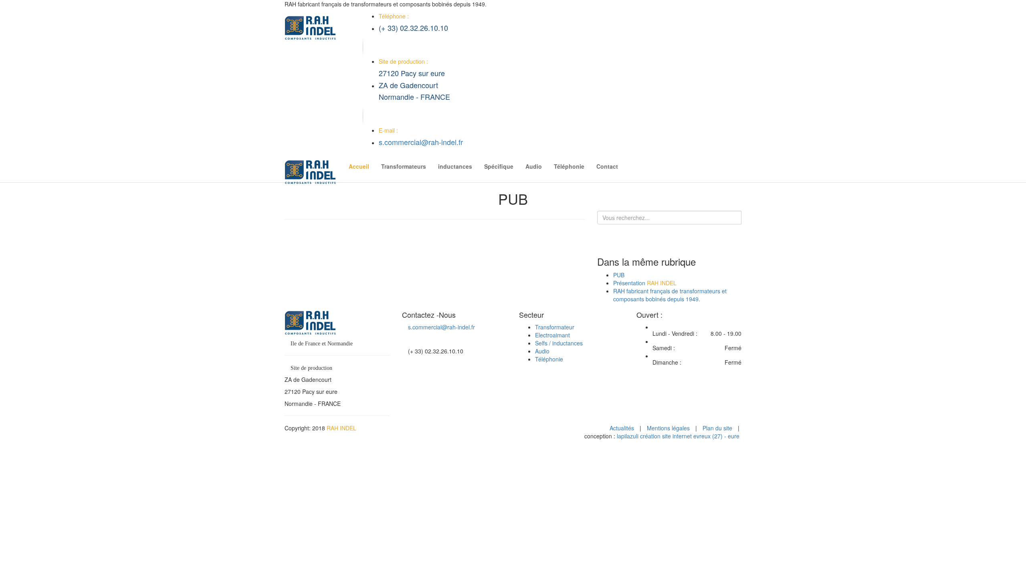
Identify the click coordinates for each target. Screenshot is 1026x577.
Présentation (645, 283)
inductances (455, 166)
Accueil (359, 166)
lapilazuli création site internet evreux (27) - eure (678, 436)
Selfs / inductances (559, 343)
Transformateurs (403, 166)
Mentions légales (668, 428)
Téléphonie (569, 166)
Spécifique (498, 166)
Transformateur (554, 327)
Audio (533, 166)
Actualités (622, 428)
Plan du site (717, 428)
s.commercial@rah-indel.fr (421, 142)
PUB (618, 275)
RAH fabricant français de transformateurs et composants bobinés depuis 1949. (670, 295)
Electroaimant (552, 335)
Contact (607, 166)
